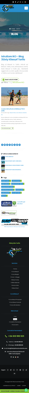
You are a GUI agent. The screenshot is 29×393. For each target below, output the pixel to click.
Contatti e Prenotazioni (15, 322)
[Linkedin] (7, 145)
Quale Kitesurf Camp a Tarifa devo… (13, 161)
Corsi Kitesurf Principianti (15, 299)
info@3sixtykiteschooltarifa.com (17, 348)
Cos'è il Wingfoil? (9, 156)
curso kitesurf (5, 193)
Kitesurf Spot (15, 288)
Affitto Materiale (15, 282)
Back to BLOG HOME (11, 79)
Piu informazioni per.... (6, 128)
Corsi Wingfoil (15, 274)
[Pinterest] (10, 145)
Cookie (18, 385)
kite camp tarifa (16, 193)
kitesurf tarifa (13, 112)
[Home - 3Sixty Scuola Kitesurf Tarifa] (7, 9)
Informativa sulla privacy (9, 385)
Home (15, 269)
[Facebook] (2, 145)
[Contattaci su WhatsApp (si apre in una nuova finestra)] (26, 390)
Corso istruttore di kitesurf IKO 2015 (13, 110)
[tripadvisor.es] (9, 213)
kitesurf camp (19, 190)
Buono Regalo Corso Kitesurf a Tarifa (14, 165)
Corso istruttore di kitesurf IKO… (13, 169)
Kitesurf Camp (15, 280)
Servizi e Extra (15, 285)
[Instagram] (15, 145)
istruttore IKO (5, 184)
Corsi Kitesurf (15, 271)
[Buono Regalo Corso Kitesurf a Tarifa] (3, 166)
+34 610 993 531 (16, 336)
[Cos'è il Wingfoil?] (3, 157)
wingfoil (4, 195)
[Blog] (17, 145)
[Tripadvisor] (19, 145)
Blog (15, 319)
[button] (26, 2)
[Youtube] (12, 145)
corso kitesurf (19, 112)
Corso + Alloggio (15, 277)
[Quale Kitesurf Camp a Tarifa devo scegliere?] (3, 162)
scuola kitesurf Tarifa (7, 187)
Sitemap (24, 385)
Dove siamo (15, 324)
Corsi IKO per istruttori (21, 203)
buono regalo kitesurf (7, 190)
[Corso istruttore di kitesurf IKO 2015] (3, 171)
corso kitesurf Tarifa (17, 184)
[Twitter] (5, 145)
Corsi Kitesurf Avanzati (15, 302)
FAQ (15, 316)
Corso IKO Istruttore (15, 305)
